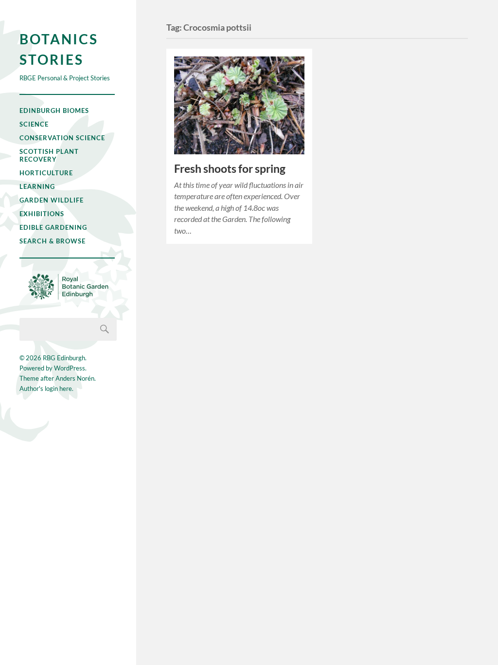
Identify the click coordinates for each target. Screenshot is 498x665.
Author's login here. (46, 388)
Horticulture (46, 173)
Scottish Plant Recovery (49, 155)
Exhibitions (41, 214)
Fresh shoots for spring (229, 168)
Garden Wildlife (51, 200)
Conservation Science (62, 138)
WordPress (69, 368)
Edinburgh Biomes (54, 110)
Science (34, 124)
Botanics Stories (58, 49)
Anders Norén (74, 378)
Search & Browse (52, 241)
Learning (37, 186)
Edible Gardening (53, 227)
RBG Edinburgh (64, 358)
